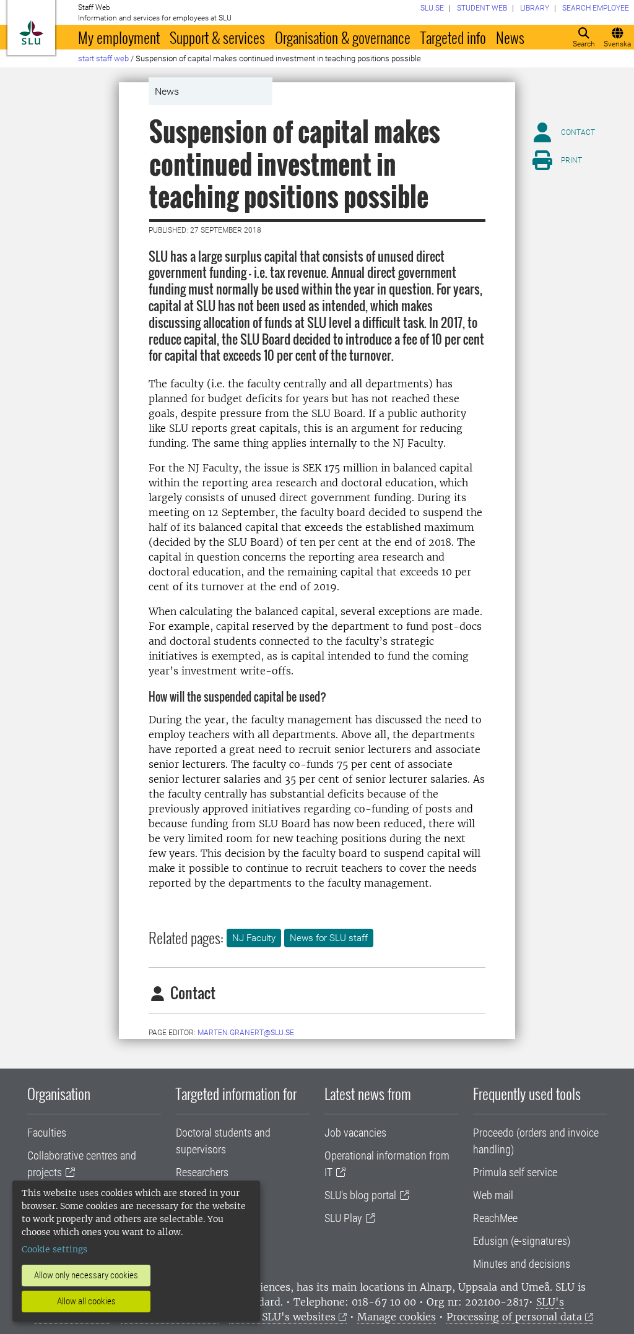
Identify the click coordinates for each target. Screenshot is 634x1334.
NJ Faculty (254, 938)
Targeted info (453, 37)
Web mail (493, 1195)
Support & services (217, 37)
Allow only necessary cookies (86, 1275)
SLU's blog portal (360, 1195)
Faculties (46, 1132)
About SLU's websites (282, 1316)
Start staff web (103, 58)
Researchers (202, 1172)
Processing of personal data (514, 1316)
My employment (119, 37)
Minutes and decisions (521, 1263)
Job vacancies (355, 1132)
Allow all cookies (86, 1301)
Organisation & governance (342, 37)
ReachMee (495, 1217)
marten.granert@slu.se (246, 1032)
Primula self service (515, 1172)
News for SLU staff (329, 938)
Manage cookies (396, 1316)
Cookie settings (54, 1249)
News (510, 37)
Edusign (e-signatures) (521, 1240)
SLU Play (343, 1217)
